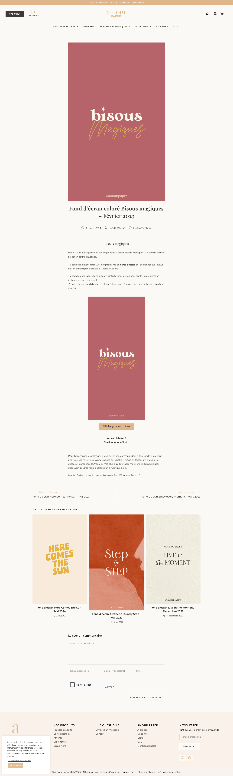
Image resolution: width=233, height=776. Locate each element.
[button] (207, 14)
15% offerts (33, 15)
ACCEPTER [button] (15, 765)
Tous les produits (63, 729)
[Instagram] (182, 758)
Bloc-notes (60, 741)
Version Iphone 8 (116, 438)
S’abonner (143, 733)
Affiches (89, 26)
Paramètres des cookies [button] (19, 760)
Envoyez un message (107, 729)
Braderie (162, 26)
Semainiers (60, 745)
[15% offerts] (33, 12)
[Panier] (222, 13)
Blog (176, 26)
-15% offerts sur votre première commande (116, 2)
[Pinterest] (190, 758)
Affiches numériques (113, 26)
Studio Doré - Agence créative (164, 772)
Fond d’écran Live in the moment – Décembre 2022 (173, 609)
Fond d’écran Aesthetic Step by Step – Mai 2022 (116, 615)
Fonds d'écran (117, 227)
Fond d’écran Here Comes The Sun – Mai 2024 (60, 609)
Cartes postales (64, 26)
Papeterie (141, 26)
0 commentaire (142, 227)
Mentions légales (146, 745)
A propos (142, 729)
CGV (139, 741)
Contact (100, 733)
